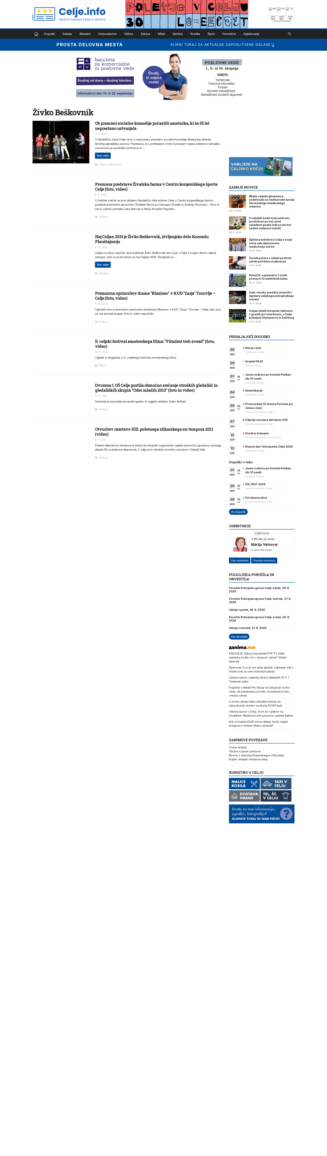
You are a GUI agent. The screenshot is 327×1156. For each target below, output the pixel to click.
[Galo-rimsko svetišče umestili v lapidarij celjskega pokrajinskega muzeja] (237, 297)
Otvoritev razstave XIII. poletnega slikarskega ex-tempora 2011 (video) (154, 431)
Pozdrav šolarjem (257, 433)
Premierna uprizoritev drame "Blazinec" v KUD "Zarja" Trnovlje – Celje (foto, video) (155, 295)
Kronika (195, 34)
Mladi (161, 34)
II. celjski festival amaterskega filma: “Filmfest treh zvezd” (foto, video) (155, 344)
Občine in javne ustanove (245, 751)
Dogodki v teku (241, 462)
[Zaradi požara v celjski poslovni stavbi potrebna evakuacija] (237, 263)
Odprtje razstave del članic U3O (266, 419)
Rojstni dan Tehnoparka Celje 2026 (269, 446)
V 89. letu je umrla (262, 539)
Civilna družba (238, 747)
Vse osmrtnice (239, 560)
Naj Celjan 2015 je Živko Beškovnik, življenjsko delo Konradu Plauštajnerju (152, 239)
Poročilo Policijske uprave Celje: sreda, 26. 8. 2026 (259, 618)
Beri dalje (103, 155)
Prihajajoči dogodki (249, 336)
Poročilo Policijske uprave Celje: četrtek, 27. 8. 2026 (260, 600)
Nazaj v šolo (253, 347)
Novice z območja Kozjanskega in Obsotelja (256, 755)
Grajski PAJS (254, 361)
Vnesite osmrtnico (264, 560)
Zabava (145, 34)
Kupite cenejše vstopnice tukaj (248, 759)
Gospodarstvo (107, 34)
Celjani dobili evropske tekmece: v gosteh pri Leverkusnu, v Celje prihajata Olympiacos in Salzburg (271, 314)
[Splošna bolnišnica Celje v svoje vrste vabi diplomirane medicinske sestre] (237, 244)
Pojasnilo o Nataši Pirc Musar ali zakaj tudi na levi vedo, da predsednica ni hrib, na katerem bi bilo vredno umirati (259, 691)
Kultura (128, 34)
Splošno (177, 34)
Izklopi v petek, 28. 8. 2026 (247, 609)
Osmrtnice (229, 34)
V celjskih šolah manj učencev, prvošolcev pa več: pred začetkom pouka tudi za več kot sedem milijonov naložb (270, 223)
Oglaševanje (251, 34)
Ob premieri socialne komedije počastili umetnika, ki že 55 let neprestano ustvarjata (152, 125)
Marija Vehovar (264, 544)
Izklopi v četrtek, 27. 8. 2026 (247, 627)
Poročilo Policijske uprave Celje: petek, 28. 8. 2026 (259, 589)
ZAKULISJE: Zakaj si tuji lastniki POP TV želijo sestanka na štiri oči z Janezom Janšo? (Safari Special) (258, 657)
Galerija (67, 34)
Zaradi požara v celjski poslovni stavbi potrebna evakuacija (270, 259)
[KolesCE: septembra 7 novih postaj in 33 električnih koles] (237, 280)
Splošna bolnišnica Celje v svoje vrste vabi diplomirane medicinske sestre (270, 243)
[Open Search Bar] (289, 34)
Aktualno (85, 34)
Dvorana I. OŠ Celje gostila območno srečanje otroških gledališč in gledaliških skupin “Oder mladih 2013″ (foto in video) (156, 387)
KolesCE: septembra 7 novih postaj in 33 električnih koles (268, 277)
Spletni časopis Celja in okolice (36, 34)
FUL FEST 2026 (255, 484)
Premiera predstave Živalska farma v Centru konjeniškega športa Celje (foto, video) (156, 186)
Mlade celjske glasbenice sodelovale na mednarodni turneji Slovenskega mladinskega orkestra (271, 201)
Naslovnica (116, 164)
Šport (211, 34)
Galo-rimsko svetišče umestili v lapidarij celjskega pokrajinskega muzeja (271, 296)
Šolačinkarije (254, 390)
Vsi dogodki (238, 511)
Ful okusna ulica (256, 497)
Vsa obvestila (239, 636)
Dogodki (49, 34)
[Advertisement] (257, 131)
